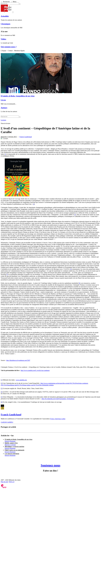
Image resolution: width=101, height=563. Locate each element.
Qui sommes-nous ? (9, 47)
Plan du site (4, 482)
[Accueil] (6, 12)
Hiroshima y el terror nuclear (14, 446)
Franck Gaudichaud (25, 137)
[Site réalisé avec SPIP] (4, 488)
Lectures (3, 120)
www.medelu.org (21, 380)
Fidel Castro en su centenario (14, 450)
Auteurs (4, 108)
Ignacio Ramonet (10, 441)
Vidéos (3, 39)
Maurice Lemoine (10, 445)
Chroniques (5, 24)
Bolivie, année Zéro (11, 443)
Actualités (5, 16)
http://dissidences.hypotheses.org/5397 (18, 360)
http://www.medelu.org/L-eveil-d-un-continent (35, 370)
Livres (3, 100)
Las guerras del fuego (12, 453)
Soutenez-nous (50, 465)
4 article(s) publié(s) (7, 422)
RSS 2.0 (11, 482)
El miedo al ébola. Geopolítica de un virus (18, 96)
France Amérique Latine (57, 419)
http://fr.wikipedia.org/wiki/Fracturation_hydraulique (58, 399)
